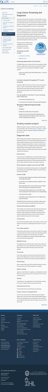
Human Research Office (5, 343)
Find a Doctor (35, 322)
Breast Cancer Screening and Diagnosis (8, 23)
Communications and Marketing (23, 342)
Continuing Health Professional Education (22, 321)
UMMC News (19, 345)
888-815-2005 (11, 384)
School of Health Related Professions (23, 329)
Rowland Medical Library (21, 324)
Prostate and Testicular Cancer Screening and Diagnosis (7, 40)
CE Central (3, 317)
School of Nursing (20, 332)
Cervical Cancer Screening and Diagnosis (8, 27)
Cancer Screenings (6, 20)
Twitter (19, 349)
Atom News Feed (21, 357)
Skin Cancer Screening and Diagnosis (8, 45)
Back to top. (44, 120)
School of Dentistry (20, 326)
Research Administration (5, 347)
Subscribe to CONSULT (21, 346)
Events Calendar (20, 343)
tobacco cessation (37, 128)
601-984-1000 (11, 382)
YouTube (20, 351)
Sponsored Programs (5, 349)
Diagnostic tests (23, 58)
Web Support (35, 351)
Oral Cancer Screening (7, 36)
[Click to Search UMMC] (44, 2)
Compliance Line (36, 342)
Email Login (3, 319)
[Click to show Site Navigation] (47, 2)
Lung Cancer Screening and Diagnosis (8, 34)
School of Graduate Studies (22, 327)
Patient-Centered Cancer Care (7, 14)
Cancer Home (4, 12)
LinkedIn (20, 354)
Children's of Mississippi (37, 319)
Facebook (20, 348)
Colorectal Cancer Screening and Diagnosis (8, 30)
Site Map (2, 328)
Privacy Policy (35, 348)
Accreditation (19, 317)
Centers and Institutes (5, 342)
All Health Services (36, 317)
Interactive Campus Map (5, 322)
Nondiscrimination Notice (37, 346)
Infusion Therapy (5, 50)
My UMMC (3, 325)
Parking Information (4, 374)
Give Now (2, 320)
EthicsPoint (35, 343)
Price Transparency (36, 325)
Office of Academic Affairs (21, 323)
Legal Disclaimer (36, 345)
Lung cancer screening (24, 55)
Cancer (13, 2)
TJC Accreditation (36, 349)
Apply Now (19, 319)
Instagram (20, 352)
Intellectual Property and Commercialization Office (5, 346)
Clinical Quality (35, 320)
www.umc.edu (3, 380)
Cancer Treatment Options (7, 47)
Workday (2, 330)
